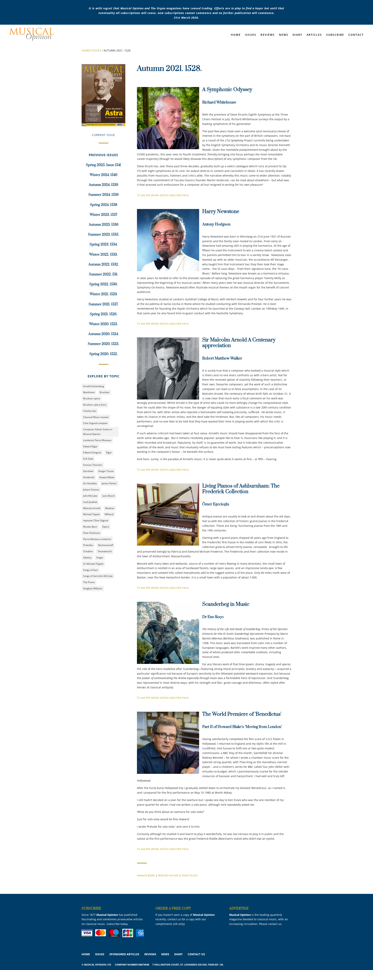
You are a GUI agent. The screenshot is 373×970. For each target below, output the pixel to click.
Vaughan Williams (92, 588)
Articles (314, 35)
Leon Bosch (108, 495)
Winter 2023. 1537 (103, 215)
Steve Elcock (189, 875)
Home (236, 35)
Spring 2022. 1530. (103, 284)
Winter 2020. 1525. (103, 324)
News (283, 35)
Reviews (268, 35)
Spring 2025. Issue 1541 (103, 165)
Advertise (239, 908)
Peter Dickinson (91, 533)
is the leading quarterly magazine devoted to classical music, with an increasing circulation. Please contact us (258, 919)
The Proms (89, 582)
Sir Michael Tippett (93, 563)
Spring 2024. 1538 (103, 205)
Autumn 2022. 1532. (103, 264)
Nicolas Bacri (90, 526)
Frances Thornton (92, 465)
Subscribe (335, 35)
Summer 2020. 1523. (103, 344)
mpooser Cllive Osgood (95, 520)
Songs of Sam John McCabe (98, 576)
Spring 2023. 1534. (104, 244)
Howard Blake (106, 477)
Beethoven (89, 392)
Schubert (88, 551)
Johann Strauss (91, 489)
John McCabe (90, 495)
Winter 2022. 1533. (103, 255)
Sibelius (87, 557)
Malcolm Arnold (91, 508)
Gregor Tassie (106, 471)
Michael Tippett (91, 514)
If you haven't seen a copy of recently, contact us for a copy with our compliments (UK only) (185, 919)
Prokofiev (88, 545)
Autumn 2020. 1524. (103, 334)
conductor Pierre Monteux (97, 440)
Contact (356, 35)
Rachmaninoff (105, 545)
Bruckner (105, 392)
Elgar (109, 452)
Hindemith (88, 477)
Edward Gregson (92, 452)
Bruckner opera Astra (94, 404)
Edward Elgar (90, 446)
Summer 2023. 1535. (103, 234)
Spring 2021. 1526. (103, 314)
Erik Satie (88, 458)
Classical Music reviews (96, 417)
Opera (105, 526)
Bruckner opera (91, 398)
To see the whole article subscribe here (162, 195)
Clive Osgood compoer (95, 423)
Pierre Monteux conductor (97, 539)
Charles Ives (89, 411)
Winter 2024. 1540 (103, 175)
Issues (250, 35)
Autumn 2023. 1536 (103, 225)
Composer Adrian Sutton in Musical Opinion (97, 432)
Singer (99, 557)
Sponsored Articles (124, 954)
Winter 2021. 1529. (103, 294)
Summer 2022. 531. (103, 274)
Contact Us (196, 954)
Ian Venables (90, 483)
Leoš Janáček (90, 502)
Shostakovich (105, 551)
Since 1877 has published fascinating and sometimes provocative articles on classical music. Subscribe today (112, 919)
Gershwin (88, 471)
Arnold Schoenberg (93, 386)
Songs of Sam (90, 570)
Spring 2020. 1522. (103, 354)
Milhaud (109, 514)
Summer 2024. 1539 (103, 195)
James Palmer (109, 483)
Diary (297, 35)
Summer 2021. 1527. (103, 304)
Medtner (109, 508)
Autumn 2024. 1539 (103, 185)
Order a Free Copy (173, 908)
